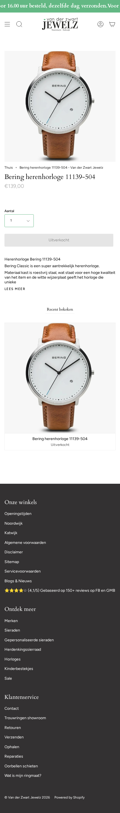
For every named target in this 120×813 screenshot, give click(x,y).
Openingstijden (18, 513)
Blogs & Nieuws (18, 581)
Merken (11, 620)
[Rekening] (100, 24)
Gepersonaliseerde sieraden (29, 640)
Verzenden (14, 737)
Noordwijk (13, 523)
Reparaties (13, 756)
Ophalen (11, 747)
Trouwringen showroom (25, 718)
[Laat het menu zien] (7, 24)
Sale (8, 678)
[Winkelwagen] (112, 24)
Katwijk (10, 532)
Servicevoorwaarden (22, 571)
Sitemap (11, 561)
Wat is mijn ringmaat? (22, 775)
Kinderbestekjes (18, 668)
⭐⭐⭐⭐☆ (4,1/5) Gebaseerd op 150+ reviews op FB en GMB (59, 590)
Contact (11, 708)
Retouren (12, 727)
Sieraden (12, 630)
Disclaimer (13, 552)
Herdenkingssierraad (22, 649)
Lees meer (14, 289)
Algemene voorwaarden (25, 542)
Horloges (12, 659)
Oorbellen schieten (21, 766)
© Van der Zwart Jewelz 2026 (27, 797)
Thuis (8, 168)
